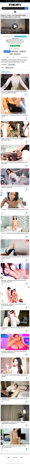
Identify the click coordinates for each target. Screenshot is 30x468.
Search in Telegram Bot (20, 36)
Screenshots (22, 51)
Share (11, 54)
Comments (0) (17, 54)
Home (8, 457)
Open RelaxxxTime (15, 45)
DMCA (21, 457)
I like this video (9, 49)
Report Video (15, 51)
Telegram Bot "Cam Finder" (19, 0)
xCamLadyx (13, 463)
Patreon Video (12, 64)
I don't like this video (11, 49)
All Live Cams (9, 0)
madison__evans (9, 67)
